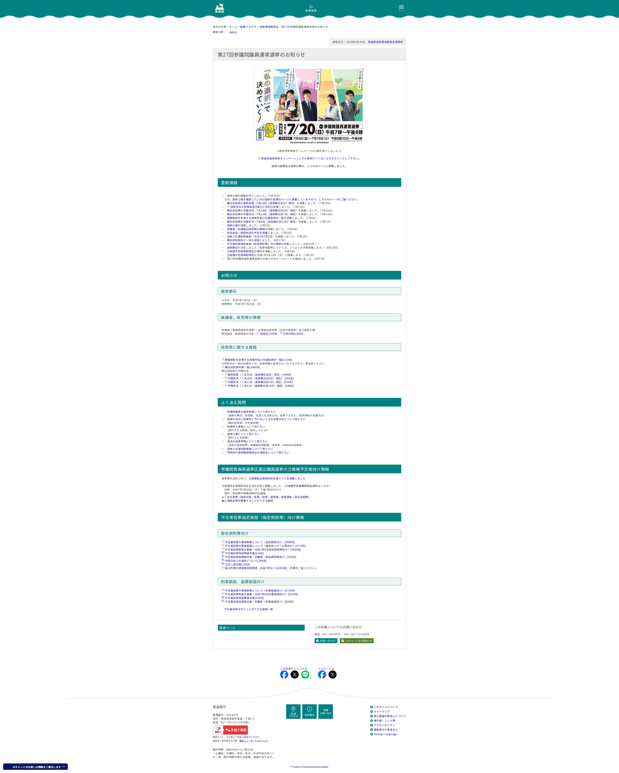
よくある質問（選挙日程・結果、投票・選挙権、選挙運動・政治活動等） (266, 497)
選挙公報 (232, 225)
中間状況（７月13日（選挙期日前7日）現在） (260, 382)
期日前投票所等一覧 (242, 367)
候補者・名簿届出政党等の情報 (246, 229)
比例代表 (293, 333)
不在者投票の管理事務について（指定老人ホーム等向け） (265, 546)
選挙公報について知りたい (243, 434)
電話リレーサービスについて (253, 740)
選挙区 (268, 333)
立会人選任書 (237, 564)
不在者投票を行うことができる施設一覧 (248, 609)
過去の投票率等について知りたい (246, 441)
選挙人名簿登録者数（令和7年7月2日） (251, 236)
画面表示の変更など (386, 729)
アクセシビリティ (384, 725)
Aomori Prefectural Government (310, 766)
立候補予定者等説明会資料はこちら (307, 486)
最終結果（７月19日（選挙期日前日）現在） (259, 374)
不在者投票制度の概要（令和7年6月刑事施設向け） (261, 594)
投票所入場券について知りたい (245, 426)
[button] (35, 766)
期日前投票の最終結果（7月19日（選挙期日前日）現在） (262, 203)
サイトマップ (382, 711)
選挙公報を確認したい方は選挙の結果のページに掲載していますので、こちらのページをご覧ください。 (295, 199)
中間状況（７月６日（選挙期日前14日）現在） (261, 386)
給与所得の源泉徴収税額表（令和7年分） (256, 568)
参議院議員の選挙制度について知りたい (250, 412)
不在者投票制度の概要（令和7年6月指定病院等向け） (263, 549)
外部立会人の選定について (245, 560)
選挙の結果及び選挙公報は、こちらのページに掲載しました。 (309, 166)
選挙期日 (232, 247)
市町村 (232, 32)
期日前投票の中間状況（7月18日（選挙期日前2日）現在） (262, 210)
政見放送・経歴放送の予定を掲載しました (253, 233)
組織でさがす (248, 27)
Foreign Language (385, 734)
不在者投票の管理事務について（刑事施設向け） (260, 590)
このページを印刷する (358, 641)
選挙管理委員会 (269, 27)
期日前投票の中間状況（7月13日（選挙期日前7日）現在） (262, 214)
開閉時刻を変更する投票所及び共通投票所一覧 (255, 218)
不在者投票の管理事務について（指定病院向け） (260, 542)
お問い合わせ (328, 641)
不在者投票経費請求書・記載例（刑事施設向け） (259, 601)
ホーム (233, 27)
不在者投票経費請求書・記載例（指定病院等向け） (260, 557)
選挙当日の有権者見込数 (251, 207)
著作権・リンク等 (384, 720)
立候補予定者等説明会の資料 (244, 251)
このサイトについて (386, 707)
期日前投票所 (235, 240)
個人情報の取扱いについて (390, 716)
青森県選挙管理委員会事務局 (385, 42)
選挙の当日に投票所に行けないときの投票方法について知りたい (265, 419)
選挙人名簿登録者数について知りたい (249, 449)
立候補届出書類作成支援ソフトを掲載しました (277, 478)
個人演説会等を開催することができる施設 (247, 500)
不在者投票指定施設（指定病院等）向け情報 (254, 244)
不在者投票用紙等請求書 (244, 553)
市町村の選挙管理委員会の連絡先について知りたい (257, 452)
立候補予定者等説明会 (240, 255)
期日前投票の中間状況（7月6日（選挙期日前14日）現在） (262, 221)
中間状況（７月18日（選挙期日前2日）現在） (261, 378)
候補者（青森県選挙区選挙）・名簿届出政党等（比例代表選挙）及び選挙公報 (268, 330)
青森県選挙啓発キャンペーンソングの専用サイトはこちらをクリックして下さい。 (311, 158)
